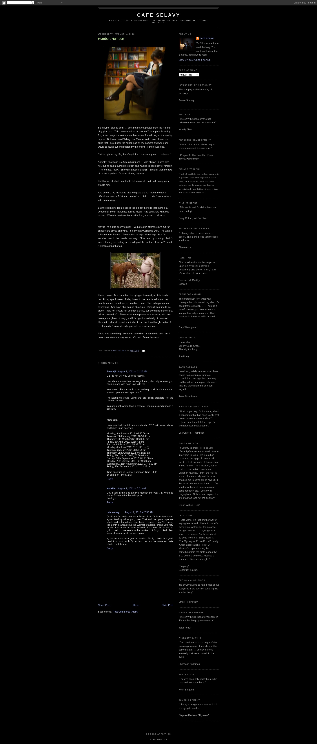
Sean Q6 (111, 371)
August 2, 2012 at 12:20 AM (132, 371)
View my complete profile (195, 60)
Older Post (167, 605)
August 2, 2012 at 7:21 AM (131, 488)
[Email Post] (143, 351)
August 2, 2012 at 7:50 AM (139, 512)
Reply (110, 479)
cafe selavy (158, 15)
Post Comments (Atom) (125, 611)
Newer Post (104, 605)
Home (136, 605)
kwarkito (111, 488)
